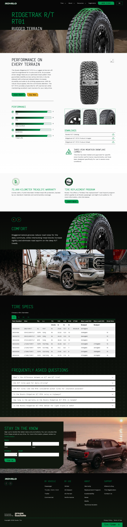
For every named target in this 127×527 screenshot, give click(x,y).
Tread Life (19, 138)
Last (33, 447)
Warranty (87, 486)
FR (119, 3)
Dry (16, 120)
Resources (80, 3)
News (86, 497)
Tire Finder (110, 524)
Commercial (49, 497)
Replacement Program (92, 490)
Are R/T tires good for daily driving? (30, 383)
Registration (92, 3)
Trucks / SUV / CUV (52, 490)
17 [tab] (14, 317)
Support (108, 481)
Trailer (47, 494)
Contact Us (108, 494)
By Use (67, 481)
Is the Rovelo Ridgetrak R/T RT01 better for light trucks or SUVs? (43, 406)
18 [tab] (18, 317)
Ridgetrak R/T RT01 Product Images (78, 138)
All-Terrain (68, 494)
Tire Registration (110, 490)
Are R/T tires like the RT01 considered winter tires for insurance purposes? (48, 389)
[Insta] (10, 483)
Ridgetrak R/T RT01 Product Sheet (77, 142)
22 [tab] (28, 317)
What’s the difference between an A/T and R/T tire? (36, 377)
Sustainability (89, 494)
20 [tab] (23, 317)
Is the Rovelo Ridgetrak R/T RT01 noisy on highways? (37, 394)
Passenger (48, 486)
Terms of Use (118, 520)
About (70, 3)
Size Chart (18, 95)
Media (86, 501)
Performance (69, 497)
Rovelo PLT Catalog (72, 134)
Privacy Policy (9, 436)
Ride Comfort (20, 126)
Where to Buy (109, 486)
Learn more (71, 202)
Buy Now (32, 95)
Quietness (18, 132)
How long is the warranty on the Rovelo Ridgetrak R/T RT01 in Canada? (45, 400)
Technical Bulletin (90, 505)
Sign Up (10, 460)
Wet (16, 114)
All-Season (68, 490)
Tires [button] (62, 3)
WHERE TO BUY (106, 3)
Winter (67, 486)
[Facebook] (6, 483)
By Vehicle (50, 481)
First (6, 447)
